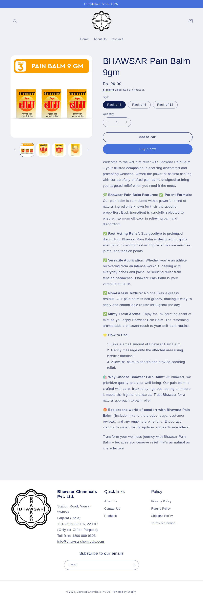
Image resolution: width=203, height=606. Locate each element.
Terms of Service (163, 523)
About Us (110, 501)
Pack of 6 (139, 104)
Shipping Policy (162, 515)
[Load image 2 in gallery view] (43, 150)
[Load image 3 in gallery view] (59, 150)
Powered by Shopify (124, 592)
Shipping (108, 89)
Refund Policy (161, 508)
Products (110, 515)
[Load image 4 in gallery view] (75, 150)
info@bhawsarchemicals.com (80, 541)
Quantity (108, 113)
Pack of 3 (114, 104)
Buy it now (147, 149)
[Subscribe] (134, 565)
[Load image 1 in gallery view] (27, 150)
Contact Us (112, 508)
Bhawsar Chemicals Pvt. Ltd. (94, 592)
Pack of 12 (165, 104)
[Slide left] (15, 149)
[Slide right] (88, 149)
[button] (15, 21)
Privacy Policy (161, 501)
